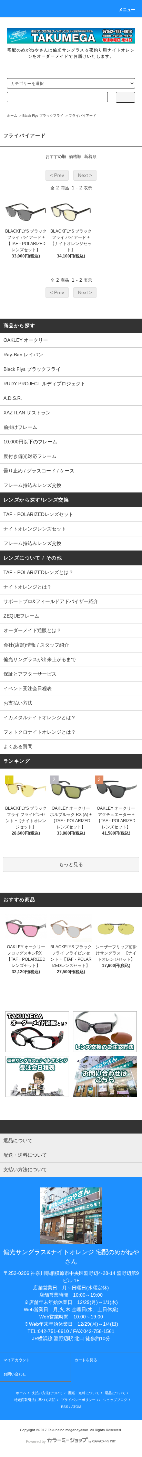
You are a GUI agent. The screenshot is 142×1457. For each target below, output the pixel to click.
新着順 (90, 156)
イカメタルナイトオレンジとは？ (39, 717)
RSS (64, 1407)
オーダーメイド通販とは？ (32, 630)
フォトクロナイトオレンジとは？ (39, 732)
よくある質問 (17, 746)
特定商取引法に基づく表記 (34, 1400)
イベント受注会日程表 (27, 688)
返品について (115, 1393)
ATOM (76, 1407)
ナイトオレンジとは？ (27, 587)
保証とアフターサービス (30, 674)
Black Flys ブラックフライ (42, 116)
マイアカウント (16, 1360)
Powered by (36, 1441)
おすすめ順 (55, 156)
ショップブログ (115, 1400)
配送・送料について (83, 1393)
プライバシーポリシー (78, 1400)
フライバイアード (82, 116)
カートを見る (85, 1360)
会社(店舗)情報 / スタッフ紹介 (36, 645)
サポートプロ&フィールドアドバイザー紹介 (50, 601)
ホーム (12, 116)
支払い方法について (47, 1393)
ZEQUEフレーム (21, 616)
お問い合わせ (14, 1374)
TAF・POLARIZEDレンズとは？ (38, 572)
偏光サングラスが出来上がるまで (39, 659)
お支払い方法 (17, 703)
